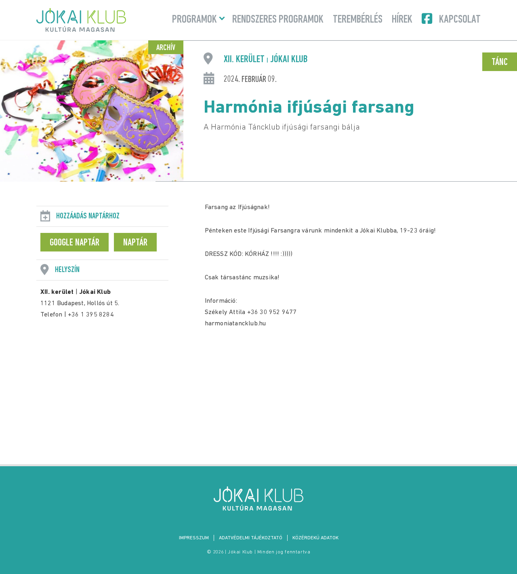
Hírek (402, 19)
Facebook (428, 19)
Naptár (135, 243)
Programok (194, 19)
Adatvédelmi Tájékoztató (250, 538)
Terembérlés (357, 19)
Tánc (500, 62)
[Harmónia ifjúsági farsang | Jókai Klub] (258, 498)
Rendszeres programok (278, 19)
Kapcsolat (460, 19)
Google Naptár (74, 243)
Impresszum (194, 538)
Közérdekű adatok (315, 538)
